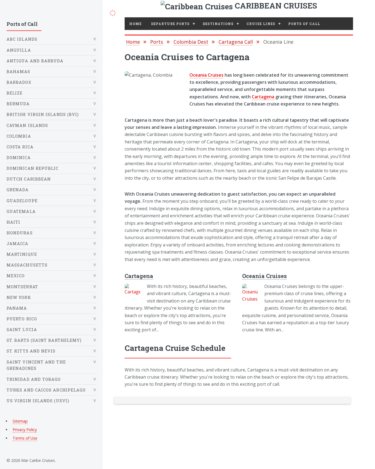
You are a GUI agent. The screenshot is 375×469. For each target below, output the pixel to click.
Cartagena (263, 97)
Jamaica (18, 243)
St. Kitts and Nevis (31, 351)
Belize (15, 93)
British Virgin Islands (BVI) (43, 114)
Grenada (18, 189)
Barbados (19, 82)
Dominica (19, 157)
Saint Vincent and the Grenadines (36, 365)
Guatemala (21, 211)
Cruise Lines (261, 23)
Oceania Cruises (206, 75)
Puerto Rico (22, 318)
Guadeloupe (22, 200)
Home (135, 23)
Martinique (22, 254)
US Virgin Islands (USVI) (38, 400)
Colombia (19, 136)
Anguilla (19, 50)
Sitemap (20, 421)
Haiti (13, 222)
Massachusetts (27, 265)
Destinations (218, 23)
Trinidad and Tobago (34, 379)
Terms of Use (25, 438)
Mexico (16, 275)
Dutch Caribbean (29, 179)
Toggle (112, 12)
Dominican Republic (32, 168)
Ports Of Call (304, 23)
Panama (17, 308)
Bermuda (18, 103)
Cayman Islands (27, 125)
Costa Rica (20, 146)
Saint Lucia (22, 329)
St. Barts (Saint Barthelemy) (44, 340)
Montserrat (22, 286)
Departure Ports (170, 23)
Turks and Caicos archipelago (46, 390)
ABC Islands (22, 39)
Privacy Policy (25, 429)
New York (19, 297)
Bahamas (18, 71)
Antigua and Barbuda (35, 60)
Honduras (20, 232)
